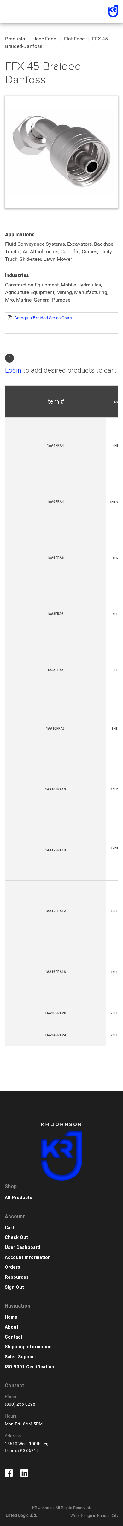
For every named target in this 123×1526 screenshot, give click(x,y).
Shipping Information (28, 1347)
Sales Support (20, 1357)
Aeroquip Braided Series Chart (43, 317)
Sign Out (14, 1287)
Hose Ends (44, 39)
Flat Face (74, 39)
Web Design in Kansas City (94, 1515)
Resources (17, 1277)
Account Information (28, 1257)
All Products (18, 1197)
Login (13, 370)
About (11, 1327)
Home (11, 1317)
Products (15, 39)
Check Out (16, 1237)
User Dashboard (22, 1247)
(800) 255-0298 (20, 1404)
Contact (13, 1337)
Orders (12, 1267)
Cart (9, 1227)
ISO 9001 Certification (29, 1367)
